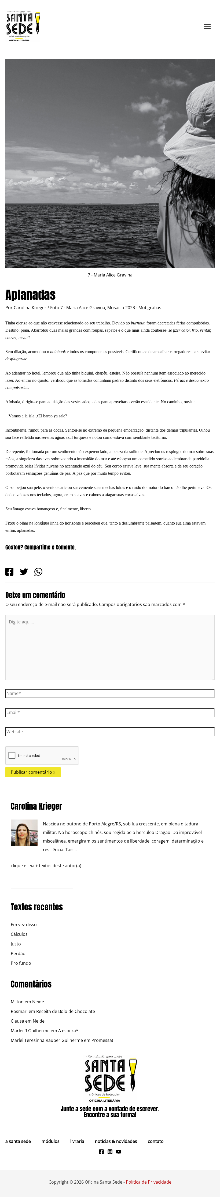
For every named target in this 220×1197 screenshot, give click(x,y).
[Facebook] (9, 572)
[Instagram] (110, 1151)
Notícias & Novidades (116, 1141)
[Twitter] (24, 572)
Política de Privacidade (148, 1182)
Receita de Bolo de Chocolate (65, 1011)
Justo (16, 944)
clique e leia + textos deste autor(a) (46, 866)
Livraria (77, 1141)
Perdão (18, 953)
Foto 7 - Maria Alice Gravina (77, 308)
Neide (38, 1002)
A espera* (68, 1031)
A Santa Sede (18, 1141)
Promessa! (102, 1040)
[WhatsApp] (38, 572)
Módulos (51, 1141)
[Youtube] (118, 1151)
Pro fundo (21, 963)
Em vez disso (24, 924)
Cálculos (19, 934)
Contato (156, 1141)
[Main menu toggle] (207, 26)
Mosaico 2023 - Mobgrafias (134, 308)
